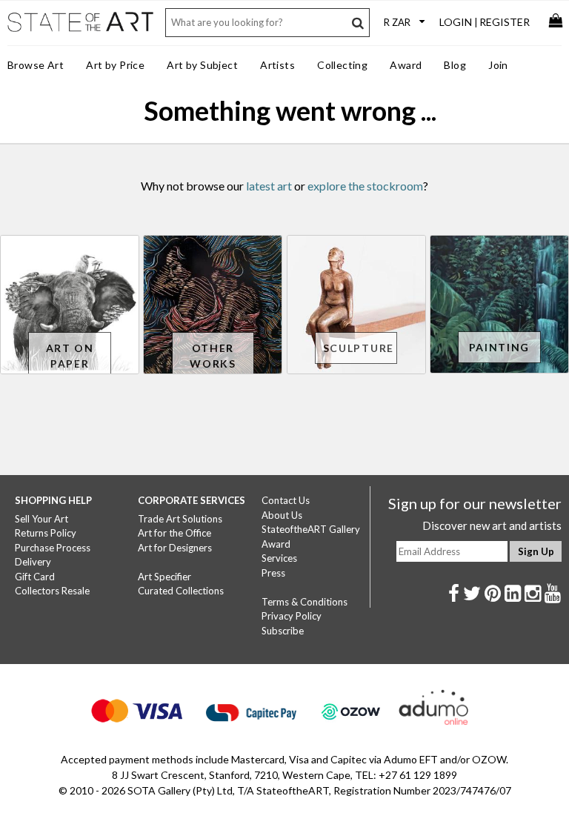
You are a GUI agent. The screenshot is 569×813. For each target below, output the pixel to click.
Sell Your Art (41, 519)
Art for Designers (175, 548)
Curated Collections (181, 591)
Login (455, 22)
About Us (282, 515)
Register (504, 22)
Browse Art (35, 65)
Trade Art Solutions (180, 519)
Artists (277, 65)
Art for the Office (174, 533)
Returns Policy (45, 533)
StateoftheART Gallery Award (311, 536)
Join (498, 65)
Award (406, 65)
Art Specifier (164, 577)
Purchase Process (52, 548)
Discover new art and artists (492, 525)
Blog (455, 65)
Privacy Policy (292, 616)
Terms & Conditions (304, 602)
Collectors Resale (52, 591)
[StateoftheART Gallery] (81, 30)
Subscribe (283, 631)
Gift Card (35, 577)
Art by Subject (202, 65)
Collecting (342, 65)
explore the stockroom (365, 186)
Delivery (33, 562)
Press (273, 573)
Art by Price (115, 65)
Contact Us (286, 500)
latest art (269, 186)
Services (279, 558)
